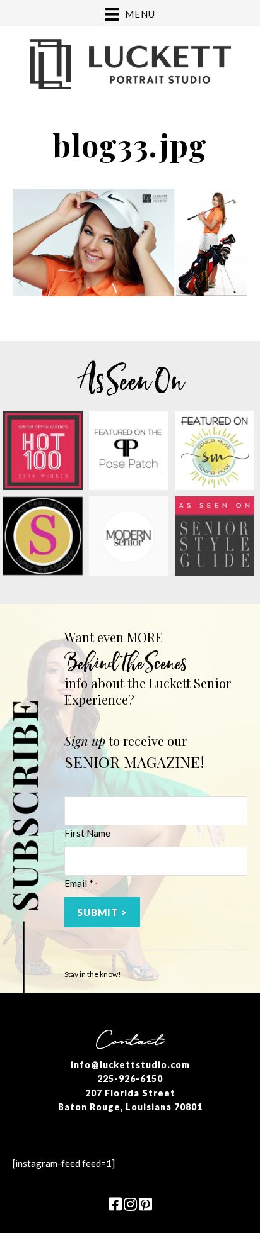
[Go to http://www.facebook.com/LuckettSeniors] (114, 1205)
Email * (81, 883)
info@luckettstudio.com (130, 1064)
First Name (87, 833)
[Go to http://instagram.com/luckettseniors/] (130, 1205)
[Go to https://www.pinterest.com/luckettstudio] (145, 1205)
